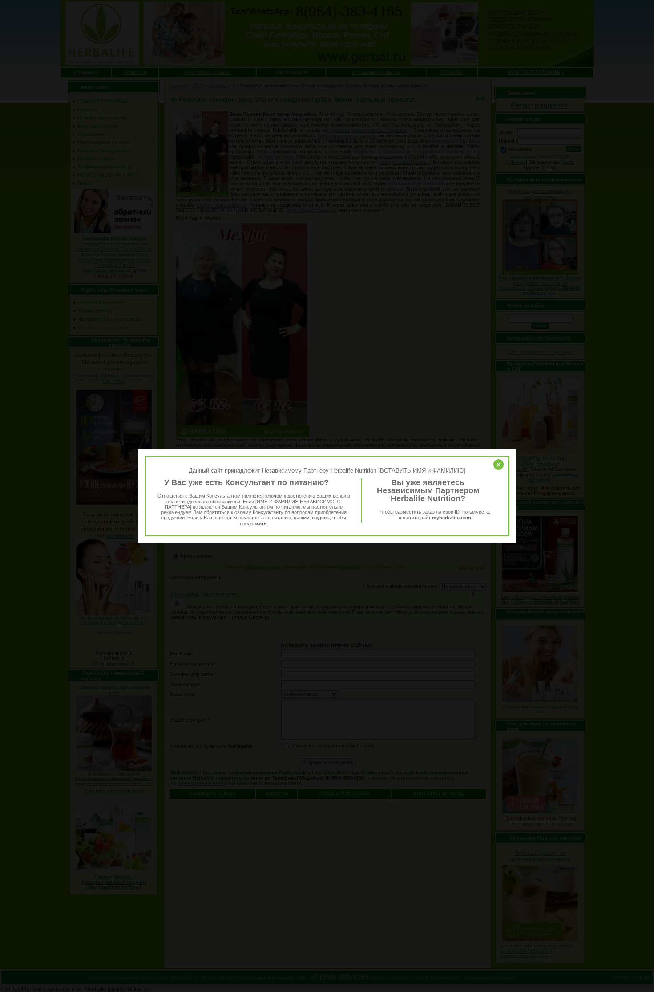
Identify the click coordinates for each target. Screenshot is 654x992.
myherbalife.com (451, 517)
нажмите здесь (312, 518)
